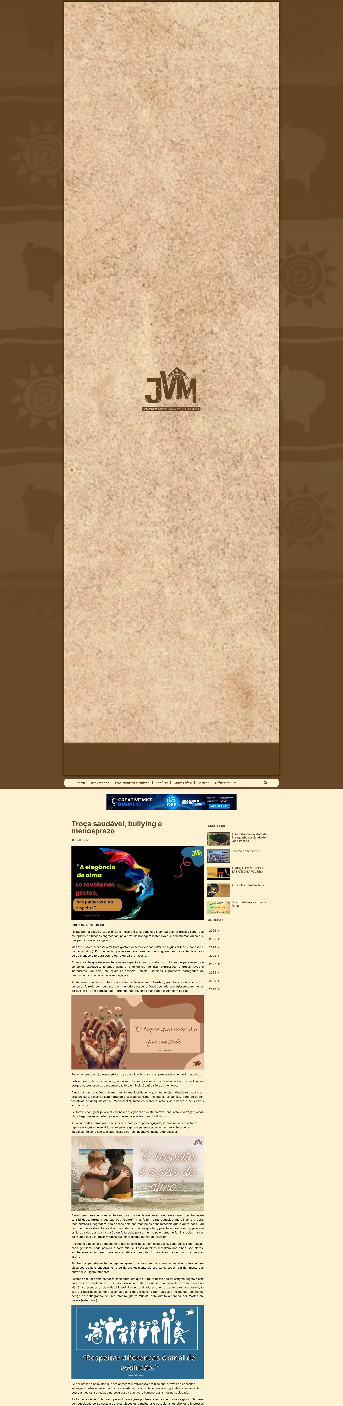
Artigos (203, 782)
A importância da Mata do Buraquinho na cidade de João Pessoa (249, 837)
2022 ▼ (214, 964)
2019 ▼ (214, 989)
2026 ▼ (214, 930)
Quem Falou (182, 782)
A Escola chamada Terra (248, 885)
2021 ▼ (214, 972)
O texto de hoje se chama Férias (249, 903)
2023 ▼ (214, 955)
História (161, 782)
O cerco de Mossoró (245, 851)
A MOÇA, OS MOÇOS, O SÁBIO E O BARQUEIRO (248, 869)
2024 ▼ (214, 947)
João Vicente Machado (132, 782)
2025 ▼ (214, 939)
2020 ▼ (214, 981)
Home (80, 782)
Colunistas (223, 782)
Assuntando (100, 782)
